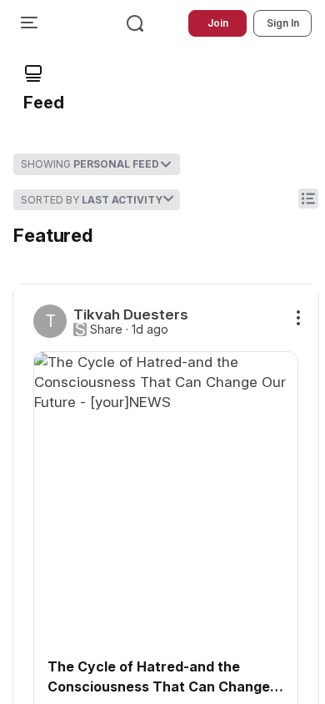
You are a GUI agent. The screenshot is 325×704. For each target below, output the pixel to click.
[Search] (135, 23)
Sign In (283, 23)
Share (106, 329)
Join (218, 23)
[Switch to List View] (308, 199)
